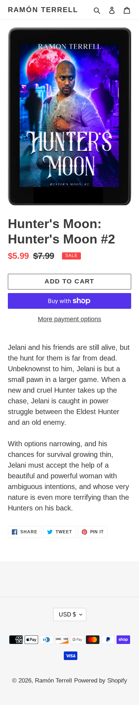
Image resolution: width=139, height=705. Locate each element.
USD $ (67, 614)
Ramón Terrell (43, 10)
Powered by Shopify (100, 680)
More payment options (69, 319)
